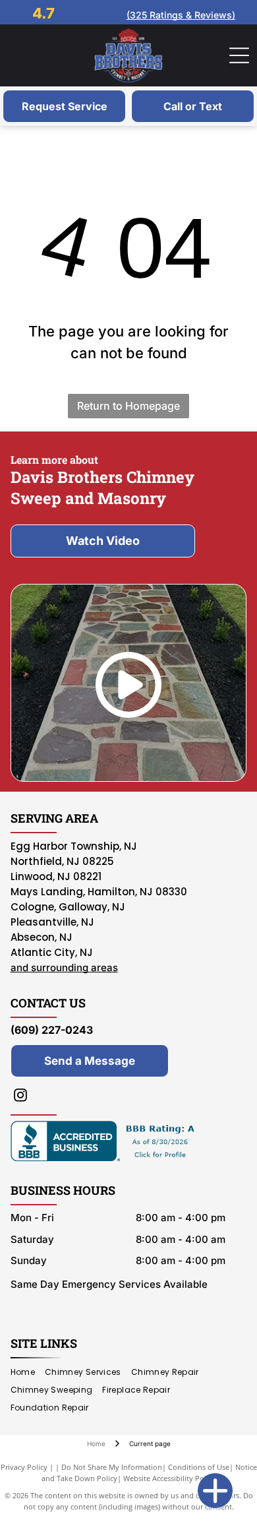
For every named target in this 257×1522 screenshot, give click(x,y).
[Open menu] (239, 55)
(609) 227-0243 (52, 1029)
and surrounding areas (64, 967)
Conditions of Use (198, 1467)
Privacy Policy (24, 1467)
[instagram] (20, 1096)
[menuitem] (28, 1372)
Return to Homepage (128, 405)
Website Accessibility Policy (169, 1478)
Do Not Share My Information (111, 1467)
